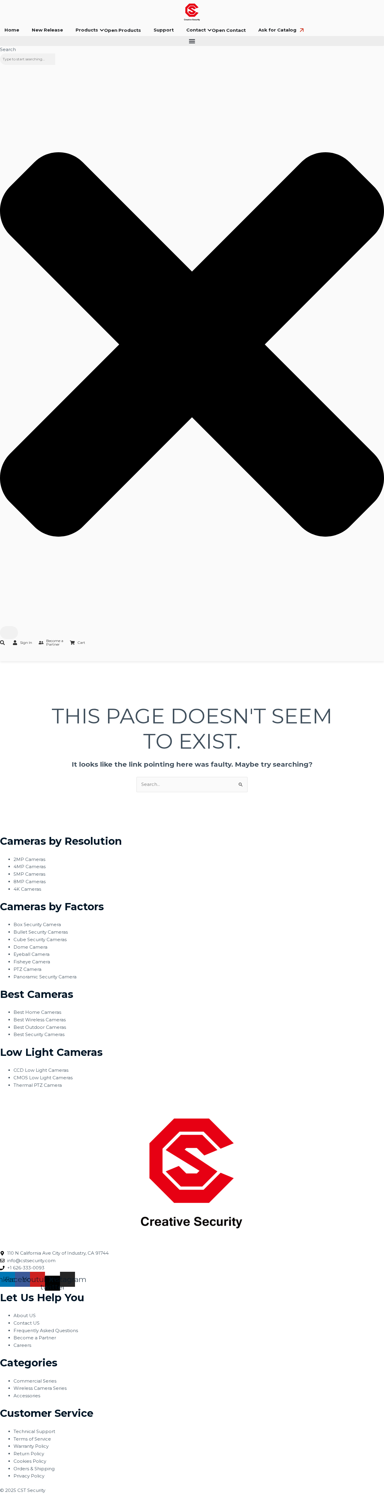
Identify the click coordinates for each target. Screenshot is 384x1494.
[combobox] (27, 59)
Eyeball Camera (32, 954)
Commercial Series (35, 1381)
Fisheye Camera (32, 962)
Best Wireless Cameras (40, 1020)
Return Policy (29, 1453)
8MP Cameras (30, 881)
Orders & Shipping (34, 1468)
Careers (22, 1345)
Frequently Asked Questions (46, 1330)
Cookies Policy (30, 1461)
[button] (192, 41)
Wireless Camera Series (40, 1388)
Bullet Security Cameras (41, 932)
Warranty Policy (31, 1446)
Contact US (27, 1323)
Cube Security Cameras (40, 939)
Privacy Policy (29, 1476)
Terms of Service (32, 1439)
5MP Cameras (29, 874)
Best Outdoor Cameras (40, 1027)
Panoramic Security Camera (45, 977)
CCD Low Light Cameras (41, 1070)
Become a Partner (35, 1338)
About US (25, 1315)
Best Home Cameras (37, 1012)
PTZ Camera (27, 969)
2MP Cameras (29, 859)
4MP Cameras (30, 866)
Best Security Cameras (39, 1034)
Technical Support (34, 1431)
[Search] (9, 632)
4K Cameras (27, 889)
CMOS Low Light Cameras (43, 1077)
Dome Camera (30, 947)
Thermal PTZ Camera (38, 1085)
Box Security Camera (37, 924)
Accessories (27, 1396)
